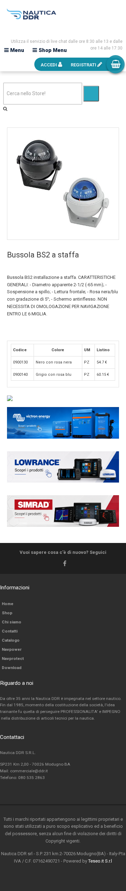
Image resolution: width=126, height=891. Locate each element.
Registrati (84, 64)
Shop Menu (52, 50)
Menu (16, 50)
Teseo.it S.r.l (100, 861)
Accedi (49, 64)
